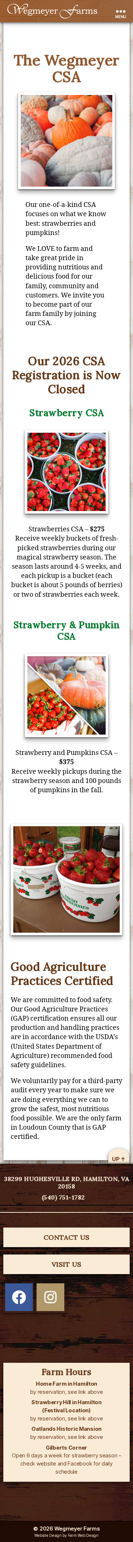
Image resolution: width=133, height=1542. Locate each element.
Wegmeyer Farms (76, 1528)
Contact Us (67, 1237)
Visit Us (67, 1264)
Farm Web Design (83, 1535)
